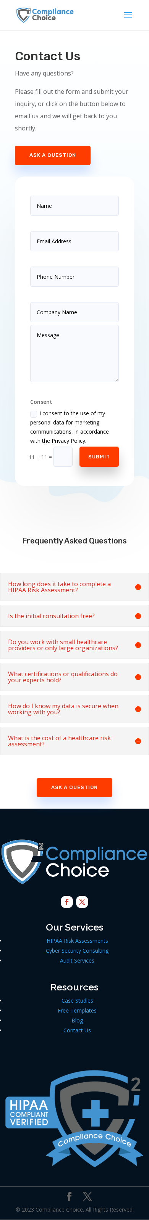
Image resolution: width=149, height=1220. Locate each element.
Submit (99, 457)
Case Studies (77, 1000)
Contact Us (77, 1030)
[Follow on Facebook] (67, 902)
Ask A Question (52, 155)
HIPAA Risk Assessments (77, 940)
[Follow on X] (82, 902)
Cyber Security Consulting (77, 950)
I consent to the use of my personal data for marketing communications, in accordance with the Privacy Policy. (69, 427)
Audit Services (77, 960)
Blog (77, 1020)
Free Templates (77, 1010)
